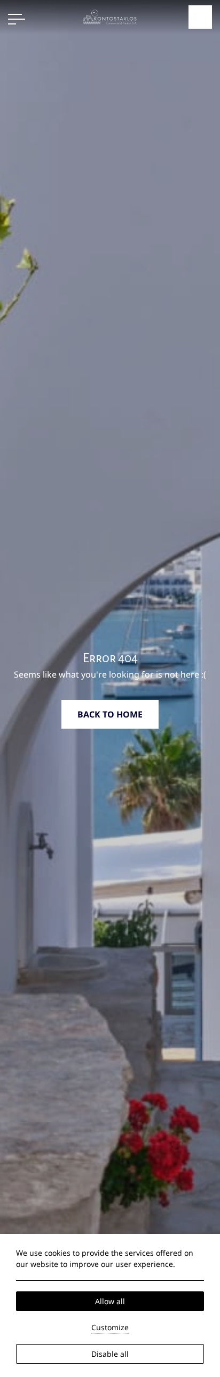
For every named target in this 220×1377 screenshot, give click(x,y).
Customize (110, 1327)
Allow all (110, 1301)
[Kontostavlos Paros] (110, 16)
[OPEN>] (16, 19)
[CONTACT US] (200, 17)
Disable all (110, 1354)
